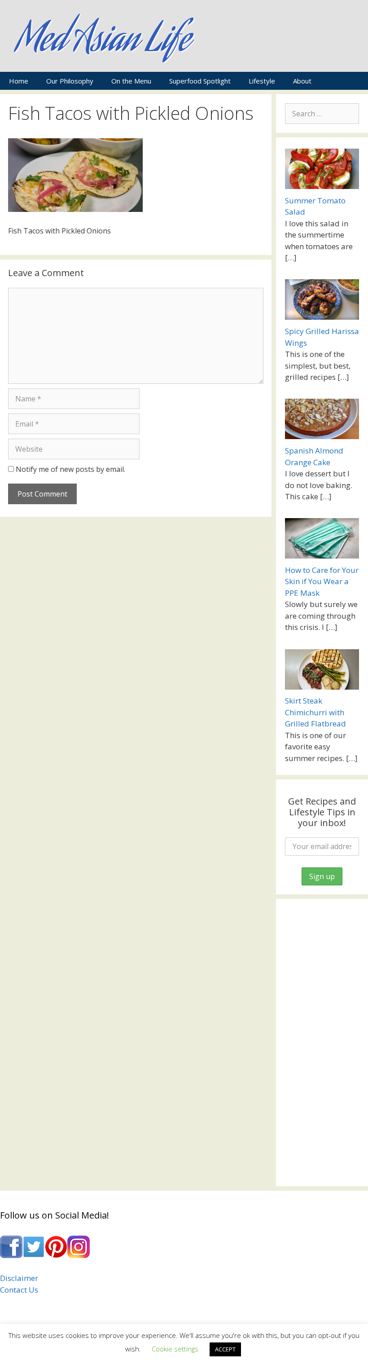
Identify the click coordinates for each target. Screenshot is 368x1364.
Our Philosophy (69, 80)
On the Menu (131, 80)
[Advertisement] (322, 1042)
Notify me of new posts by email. (70, 469)
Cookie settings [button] (175, 1348)
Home (18, 80)
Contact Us (19, 1290)
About (302, 80)
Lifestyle (262, 80)
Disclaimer (19, 1278)
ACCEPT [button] (225, 1349)
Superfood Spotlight (200, 80)
